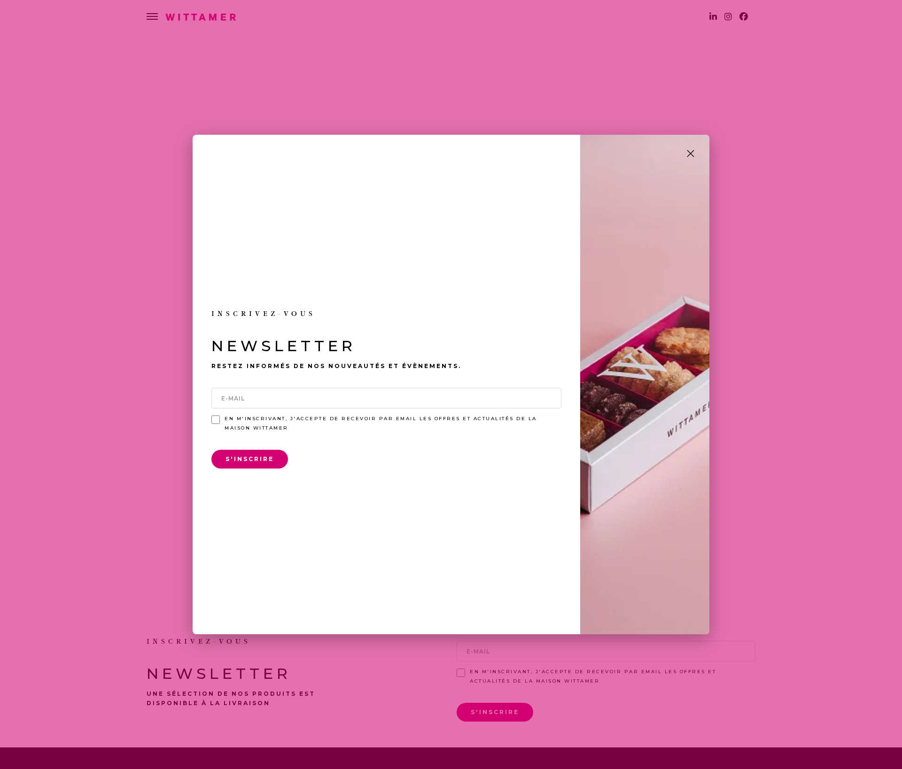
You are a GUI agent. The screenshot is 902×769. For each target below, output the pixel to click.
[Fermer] (690, 153)
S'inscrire (250, 458)
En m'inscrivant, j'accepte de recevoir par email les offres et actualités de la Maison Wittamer (381, 423)
